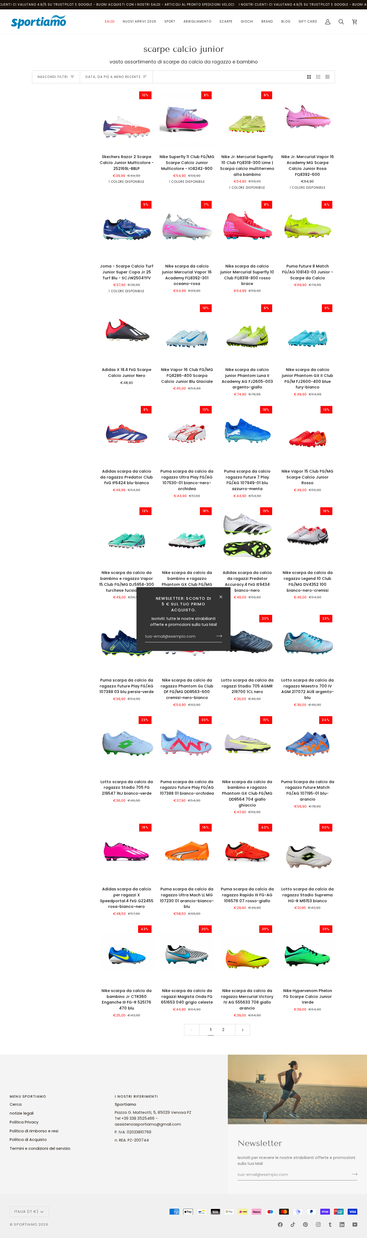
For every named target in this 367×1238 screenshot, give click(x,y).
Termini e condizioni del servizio (40, 1148)
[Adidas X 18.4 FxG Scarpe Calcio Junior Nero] (126, 332)
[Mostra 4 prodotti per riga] (329, 77)
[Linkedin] (342, 1224)
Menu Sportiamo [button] (28, 1096)
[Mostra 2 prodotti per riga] (309, 77)
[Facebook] (280, 1224)
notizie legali (22, 1113)
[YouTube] (354, 1224)
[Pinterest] (305, 1224)
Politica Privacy (24, 1122)
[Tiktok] (293, 1224)
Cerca (15, 1104)
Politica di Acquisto (28, 1139)
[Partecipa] (217, 636)
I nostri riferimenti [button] (136, 1096)
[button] (109, 21)
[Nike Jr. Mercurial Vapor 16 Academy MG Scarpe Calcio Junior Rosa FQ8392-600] (307, 119)
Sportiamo (25, 1224)
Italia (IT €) (26, 1211)
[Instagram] (318, 1224)
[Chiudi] (223, 596)
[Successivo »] (242, 1030)
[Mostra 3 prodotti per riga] (318, 77)
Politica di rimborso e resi (34, 1131)
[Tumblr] (330, 1224)
